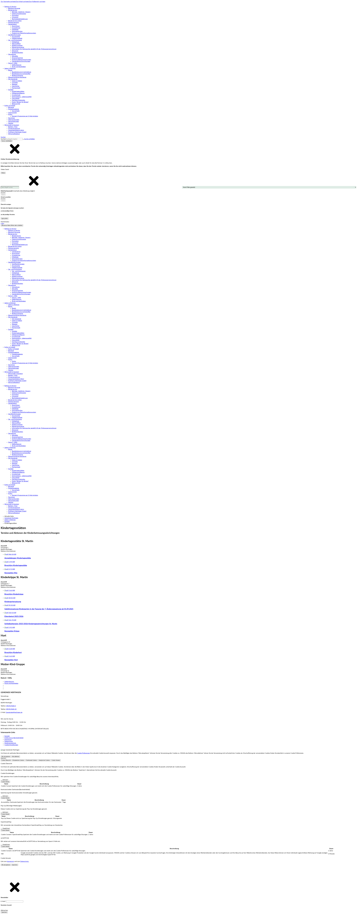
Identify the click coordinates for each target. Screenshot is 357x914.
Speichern (14, 865)
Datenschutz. (24, 861)
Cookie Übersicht (6, 760)
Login (2, 223)
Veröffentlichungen (18, 264)
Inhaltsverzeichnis (10, 743)
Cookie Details (5, 781)
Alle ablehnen (15, 756)
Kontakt (7, 736)
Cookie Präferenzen (83, 753)
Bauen (14, 308)
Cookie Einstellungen (11, 745)
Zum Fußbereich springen (37, 1)
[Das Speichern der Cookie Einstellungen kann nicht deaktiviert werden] (1, 780)
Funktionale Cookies (31, 760)
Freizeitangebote (17, 354)
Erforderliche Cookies (18, 760)
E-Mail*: (3, 901)
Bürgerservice (16, 236)
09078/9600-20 (11, 709)
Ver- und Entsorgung (18, 271)
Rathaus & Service (14, 230)
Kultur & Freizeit (13, 349)
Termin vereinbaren (6, 141)
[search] (14, 139)
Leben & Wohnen (13, 304)
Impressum (8, 739)
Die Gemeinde (16, 319)
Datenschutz (8, 741)
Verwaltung (15, 287)
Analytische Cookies (44, 760)
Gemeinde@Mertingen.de (14, 712)
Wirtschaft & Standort (15, 373)
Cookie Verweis (56, 760)
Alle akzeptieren (5, 756)
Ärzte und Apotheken (11, 683)
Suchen (3, 139)
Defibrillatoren (9, 681)
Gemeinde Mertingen (11, 518)
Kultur (14, 361)
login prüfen (4, 218)
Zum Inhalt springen (22, 1)
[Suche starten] (23, 139)
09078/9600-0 (11, 706)
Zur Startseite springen (8, 1)
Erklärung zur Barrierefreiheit (13, 738)
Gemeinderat (16, 251)
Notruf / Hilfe (16, 297)
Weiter (3, 173)
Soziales (14, 331)
